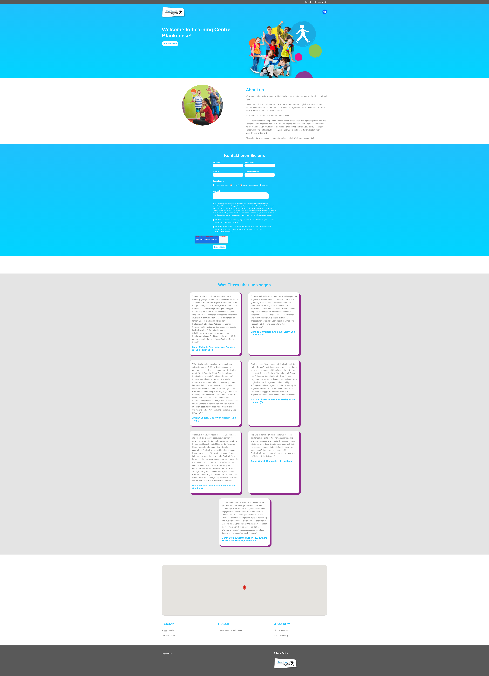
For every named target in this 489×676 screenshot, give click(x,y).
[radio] (220, 185)
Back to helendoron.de (316, 2)
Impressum (167, 653)
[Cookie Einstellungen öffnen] (6, 670)
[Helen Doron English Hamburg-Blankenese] (174, 12)
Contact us (171, 44)
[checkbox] (244, 184)
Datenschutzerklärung (223, 232)
